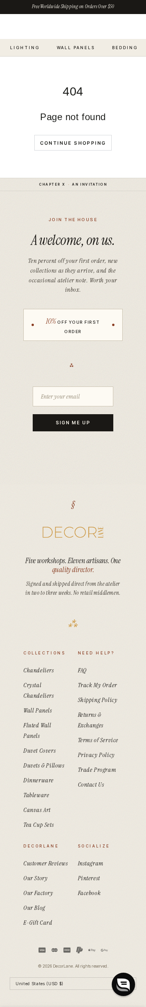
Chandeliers (38, 670)
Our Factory (38, 893)
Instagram (91, 863)
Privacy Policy (96, 755)
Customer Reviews (45, 863)
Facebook (89, 893)
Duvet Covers (39, 750)
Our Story (35, 878)
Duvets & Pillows (44, 765)
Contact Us (91, 784)
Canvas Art (37, 810)
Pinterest (89, 878)
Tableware (36, 795)
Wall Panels (37, 710)
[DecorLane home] (72, 532)
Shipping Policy (98, 700)
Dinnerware (38, 780)
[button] (123, 984)
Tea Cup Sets (38, 825)
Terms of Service (98, 740)
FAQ (82, 670)
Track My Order (97, 685)
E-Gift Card (38, 922)
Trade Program (97, 770)
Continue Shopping (73, 143)
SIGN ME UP (73, 422)
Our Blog (34, 908)
